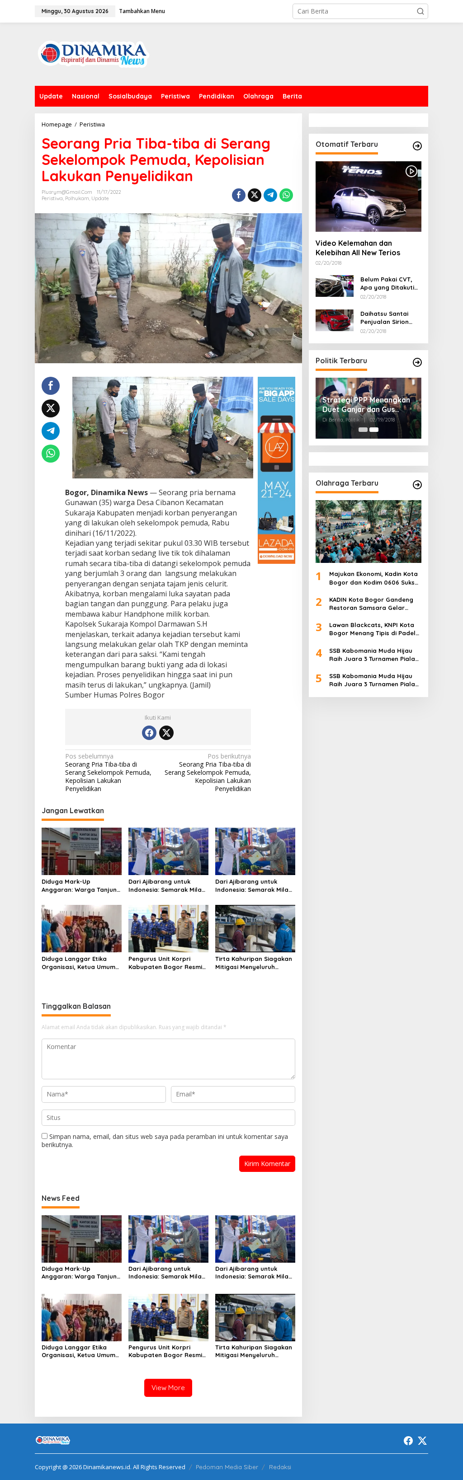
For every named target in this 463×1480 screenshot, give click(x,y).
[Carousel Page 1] (363, 429)
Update (100, 198)
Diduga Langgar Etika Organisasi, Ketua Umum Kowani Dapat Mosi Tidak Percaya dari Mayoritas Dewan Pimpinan (79, 963)
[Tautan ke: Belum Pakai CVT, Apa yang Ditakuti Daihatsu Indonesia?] (335, 285)
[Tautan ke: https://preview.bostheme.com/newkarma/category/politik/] (417, 362)
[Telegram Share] (270, 195)
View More (168, 1387)
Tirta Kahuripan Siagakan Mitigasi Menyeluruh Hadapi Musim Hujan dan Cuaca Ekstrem (253, 963)
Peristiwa (52, 198)
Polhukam (77, 198)
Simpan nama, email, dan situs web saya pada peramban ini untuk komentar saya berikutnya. (165, 1140)
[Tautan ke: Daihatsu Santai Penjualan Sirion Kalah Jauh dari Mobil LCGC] (335, 319)
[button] (420, 11)
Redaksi (280, 1467)
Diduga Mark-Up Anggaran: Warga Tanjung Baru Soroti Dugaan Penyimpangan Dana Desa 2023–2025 (81, 886)
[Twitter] (166, 733)
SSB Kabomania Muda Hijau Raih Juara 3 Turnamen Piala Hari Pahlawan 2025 (372, 655)
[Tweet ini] (254, 195)
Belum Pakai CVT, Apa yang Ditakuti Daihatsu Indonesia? (390, 283)
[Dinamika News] (93, 53)
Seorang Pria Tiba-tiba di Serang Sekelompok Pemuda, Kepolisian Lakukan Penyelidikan (108, 772)
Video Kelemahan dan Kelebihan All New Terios (358, 248)
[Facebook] (149, 733)
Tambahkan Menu (142, 11)
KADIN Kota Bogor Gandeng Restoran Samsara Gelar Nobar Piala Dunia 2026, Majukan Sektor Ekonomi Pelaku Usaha (371, 604)
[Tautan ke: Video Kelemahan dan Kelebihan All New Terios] (368, 196)
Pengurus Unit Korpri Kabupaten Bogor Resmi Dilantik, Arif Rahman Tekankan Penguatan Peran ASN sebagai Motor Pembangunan (167, 963)
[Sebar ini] (239, 195)
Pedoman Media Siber (227, 1467)
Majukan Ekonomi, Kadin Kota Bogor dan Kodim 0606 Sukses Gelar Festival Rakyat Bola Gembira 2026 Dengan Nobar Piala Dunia (375, 578)
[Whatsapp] (286, 195)
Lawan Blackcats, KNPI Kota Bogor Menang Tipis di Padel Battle (372, 629)
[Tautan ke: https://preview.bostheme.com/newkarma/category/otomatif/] (417, 146)
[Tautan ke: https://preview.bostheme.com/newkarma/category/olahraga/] (417, 484)
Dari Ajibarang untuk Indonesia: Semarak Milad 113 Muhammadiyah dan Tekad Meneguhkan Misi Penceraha (167, 886)
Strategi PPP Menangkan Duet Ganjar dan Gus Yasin (366, 404)
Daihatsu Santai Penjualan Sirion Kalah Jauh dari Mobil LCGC (384, 318)
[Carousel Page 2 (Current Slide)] (373, 429)
